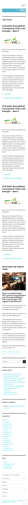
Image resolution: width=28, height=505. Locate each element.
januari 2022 (7, 440)
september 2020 (8, 450)
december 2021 (8, 442)
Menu (23, 5)
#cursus (18, 351)
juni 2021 (6, 446)
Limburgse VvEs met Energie (8, 500)
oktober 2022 (7, 434)
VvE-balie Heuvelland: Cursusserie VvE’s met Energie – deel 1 (13, 189)
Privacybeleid (20, 500)
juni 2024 (6, 422)
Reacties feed (7, 466)
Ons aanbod (5, 478)
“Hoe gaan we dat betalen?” (12, 376)
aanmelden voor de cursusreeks (13, 98)
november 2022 (8, 432)
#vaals (18, 353)
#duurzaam (5, 353)
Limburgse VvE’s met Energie (10, 475)
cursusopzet (7, 94)
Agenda (4, 482)
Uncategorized (11, 351)
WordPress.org (8, 468)
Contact (4, 496)
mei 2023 (6, 430)
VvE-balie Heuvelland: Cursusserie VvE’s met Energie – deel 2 (13, 108)
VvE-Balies (5, 489)
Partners (4, 492)
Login (5, 462)
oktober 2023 (7, 426)
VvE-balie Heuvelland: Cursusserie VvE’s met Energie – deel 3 (13, 28)
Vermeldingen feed (9, 464)
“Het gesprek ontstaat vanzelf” (13, 374)
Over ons (4, 485)
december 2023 (8, 424)
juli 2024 (6, 420)
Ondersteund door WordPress (9, 502)
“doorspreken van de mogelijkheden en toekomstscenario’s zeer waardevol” (14, 388)
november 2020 (8, 448)
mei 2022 (6, 438)
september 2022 (8, 436)
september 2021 (8, 444)
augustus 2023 (8, 428)
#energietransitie (12, 353)
